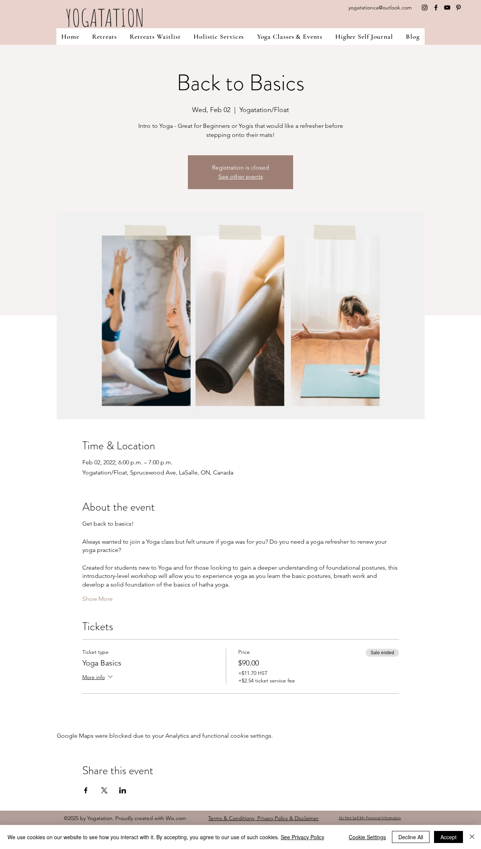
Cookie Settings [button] (367, 837)
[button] (219, 36)
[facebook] (436, 7)
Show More (97, 598)
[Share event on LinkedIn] (122, 790)
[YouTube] (447, 7)
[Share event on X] (104, 790)
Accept (448, 837)
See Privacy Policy (302, 837)
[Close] (471, 837)
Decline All (410, 837)
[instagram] (424, 7)
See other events (240, 176)
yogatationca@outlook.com (380, 7)
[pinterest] (458, 7)
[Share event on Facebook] (85, 790)
